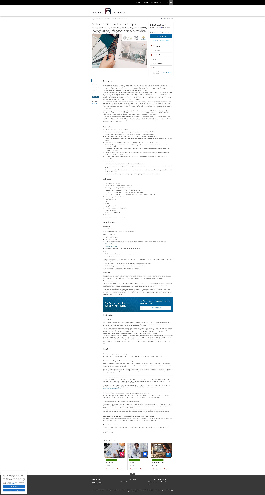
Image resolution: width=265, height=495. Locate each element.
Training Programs (99, 18)
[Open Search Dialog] (171, 2)
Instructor (94, 90)
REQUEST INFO (167, 72)
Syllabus (94, 84)
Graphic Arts (107, 18)
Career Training (124, 481)
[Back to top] (132, 479)
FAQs (93, 93)
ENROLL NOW (161, 36)
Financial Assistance (152, 482)
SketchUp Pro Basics (158, 462)
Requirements (95, 87)
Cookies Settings (14, 490)
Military (149, 481)
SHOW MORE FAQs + (108, 432)
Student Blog (163, 481)
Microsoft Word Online (111, 244)
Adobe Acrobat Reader (111, 246)
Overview (94, 81)
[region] (14, 482)
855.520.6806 (95, 103)
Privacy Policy (134, 491)
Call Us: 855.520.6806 (167, 18)
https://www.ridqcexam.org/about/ (112, 388)
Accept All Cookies (14, 486)
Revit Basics (132, 462)
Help (149, 484)
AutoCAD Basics (110, 462)
